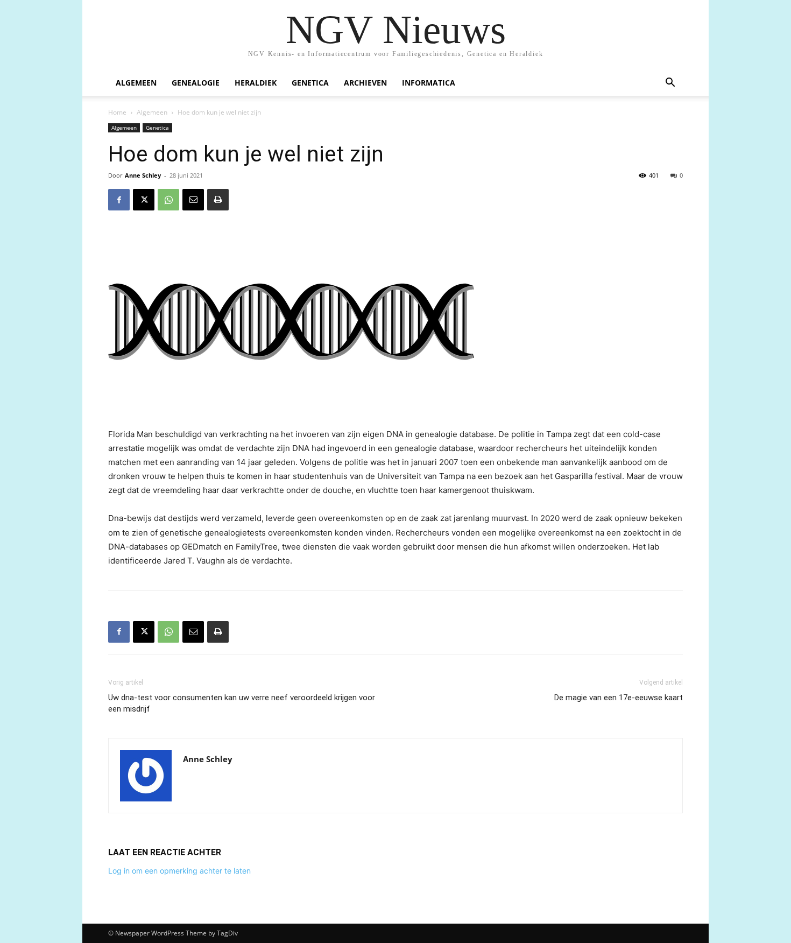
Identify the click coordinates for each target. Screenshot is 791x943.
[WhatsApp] (168, 199)
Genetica (310, 83)
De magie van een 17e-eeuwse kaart (618, 697)
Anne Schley (143, 175)
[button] (670, 84)
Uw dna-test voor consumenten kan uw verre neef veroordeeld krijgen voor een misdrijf (241, 703)
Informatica (428, 83)
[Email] (193, 199)
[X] (143, 199)
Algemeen (136, 83)
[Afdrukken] (218, 199)
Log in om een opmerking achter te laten (179, 870)
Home (117, 112)
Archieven (365, 83)
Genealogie (196, 83)
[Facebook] (119, 199)
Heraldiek (256, 83)
